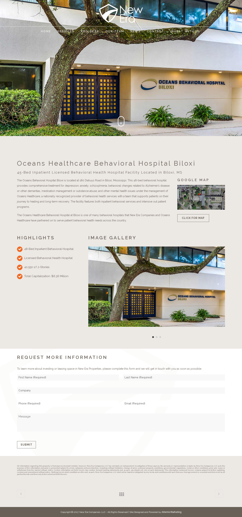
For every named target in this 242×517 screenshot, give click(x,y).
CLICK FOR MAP (193, 217)
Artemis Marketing (172, 512)
